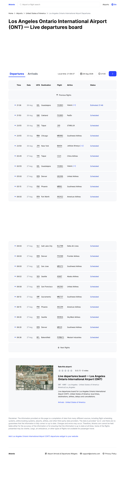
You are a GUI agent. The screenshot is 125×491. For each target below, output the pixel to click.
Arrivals (33, 73)
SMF (38, 297)
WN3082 (60, 136)
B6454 (59, 146)
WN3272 (60, 266)
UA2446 (60, 176)
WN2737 (60, 297)
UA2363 (60, 286)
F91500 (60, 256)
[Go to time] (112, 73)
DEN (38, 176)
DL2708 (60, 246)
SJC (38, 266)
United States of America (36, 13)
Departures (17, 73)
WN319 (59, 327)
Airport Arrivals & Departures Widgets (62, 454)
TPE (38, 125)
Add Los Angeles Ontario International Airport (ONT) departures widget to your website (43, 436)
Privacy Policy (110, 454)
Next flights (65, 347)
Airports (106, 4)
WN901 (59, 186)
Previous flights (65, 95)
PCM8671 (60, 337)
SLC (38, 246)
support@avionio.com (91, 454)
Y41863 (60, 105)
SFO (38, 286)
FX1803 (60, 115)
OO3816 (60, 317)
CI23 (59, 156)
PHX (38, 186)
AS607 (59, 276)
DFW (38, 197)
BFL (38, 337)
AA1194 (60, 307)
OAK (38, 115)
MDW (38, 136)
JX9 (58, 125)
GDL (38, 105)
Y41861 (60, 166)
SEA (38, 276)
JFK (38, 146)
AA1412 (60, 197)
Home (11, 13)
